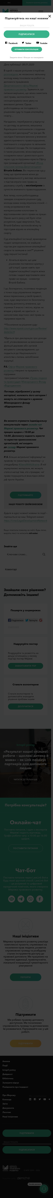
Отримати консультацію (26, 49)
